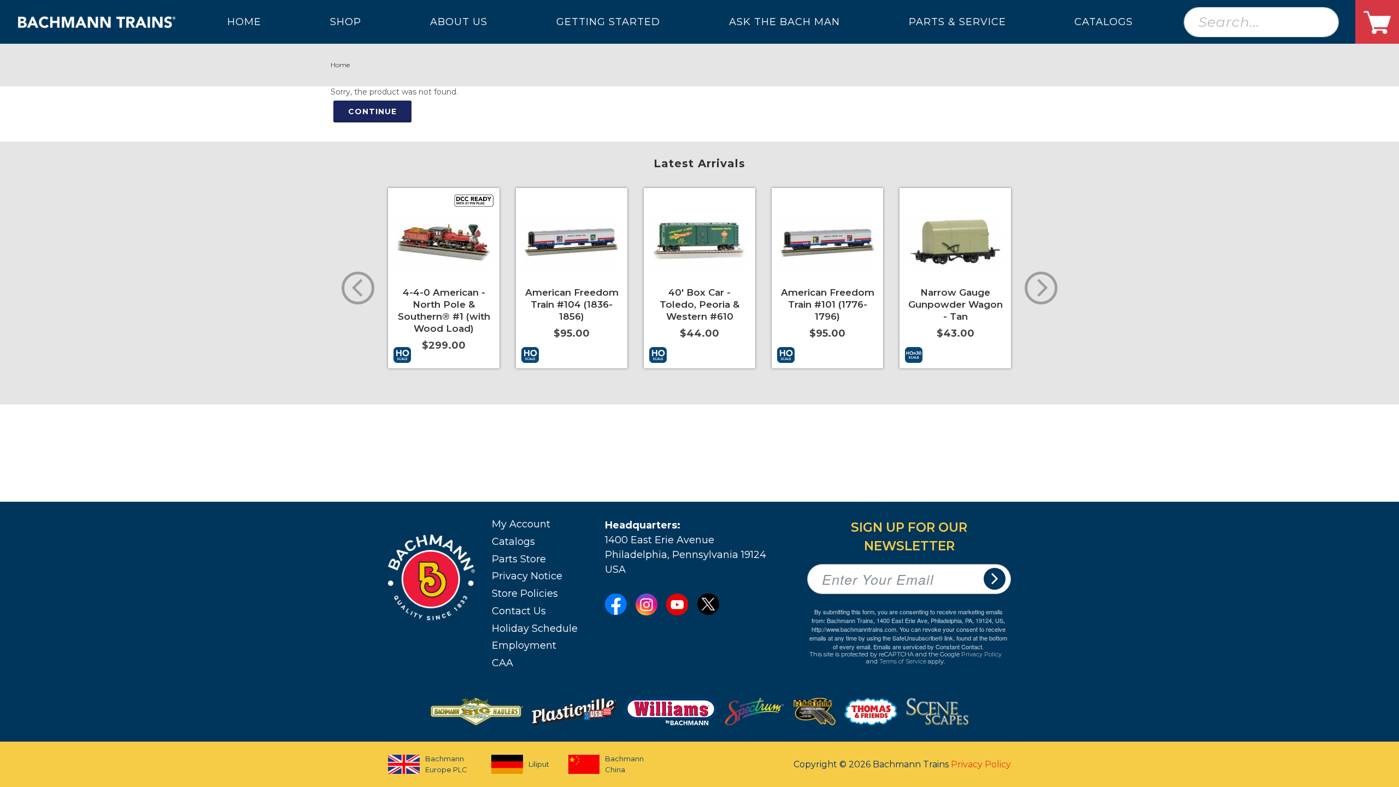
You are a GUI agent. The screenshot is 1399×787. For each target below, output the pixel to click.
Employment (524, 645)
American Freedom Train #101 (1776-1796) (827, 304)
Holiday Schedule (535, 628)
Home (340, 65)
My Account (521, 524)
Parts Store (519, 559)
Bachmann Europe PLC (446, 764)
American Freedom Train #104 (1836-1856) (572, 304)
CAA (502, 663)
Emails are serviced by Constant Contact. (928, 646)
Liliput (538, 764)
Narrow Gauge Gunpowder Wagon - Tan (955, 304)
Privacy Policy (981, 654)
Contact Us (519, 611)
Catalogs (513, 542)
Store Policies (525, 594)
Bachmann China (624, 764)
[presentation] (358, 288)
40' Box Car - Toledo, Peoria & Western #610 (699, 304)
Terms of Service (902, 661)
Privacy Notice (527, 576)
